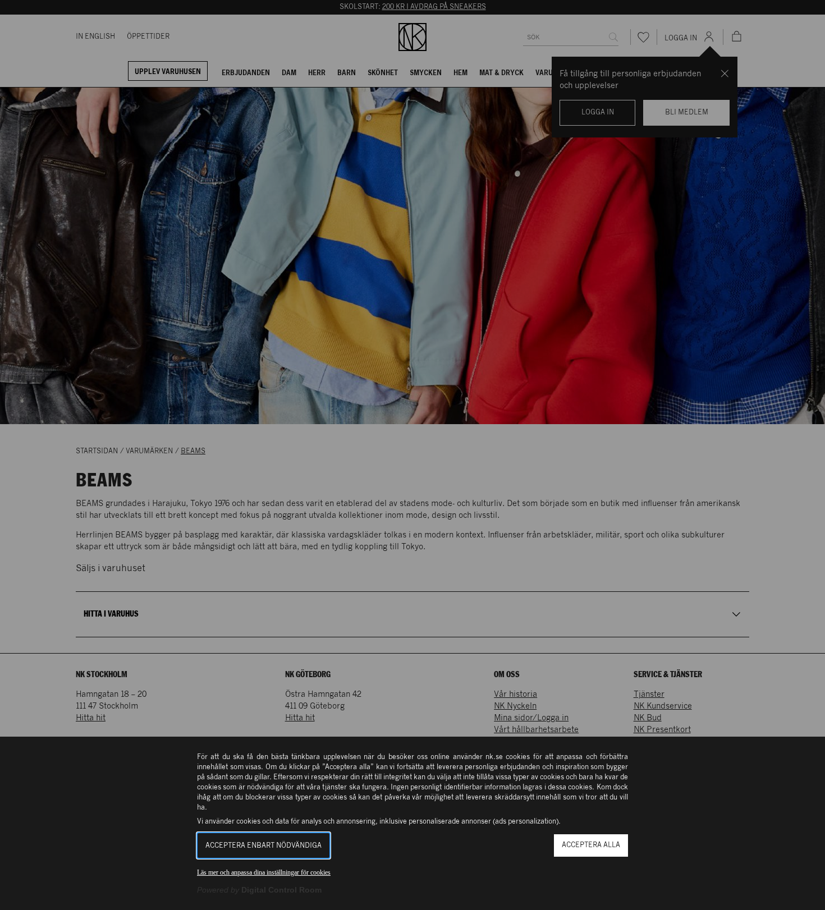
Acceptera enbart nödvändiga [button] (263, 846)
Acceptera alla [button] (591, 845)
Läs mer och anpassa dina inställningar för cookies (264, 872)
